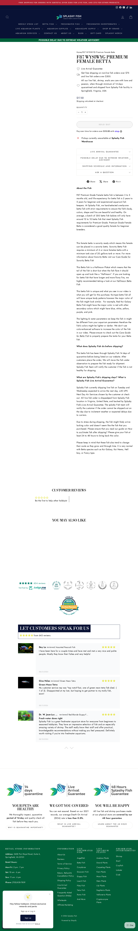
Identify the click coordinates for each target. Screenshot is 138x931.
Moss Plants (101, 876)
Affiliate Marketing (65, 904)
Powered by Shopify (69, 920)
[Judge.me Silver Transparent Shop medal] (79, 585)
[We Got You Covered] (69, 790)
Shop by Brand (111, 29)
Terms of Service (64, 863)
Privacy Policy (63, 868)
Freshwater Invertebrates (102, 24)
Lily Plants (100, 885)
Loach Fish (81, 881)
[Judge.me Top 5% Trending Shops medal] (114, 585)
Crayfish (119, 865)
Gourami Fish (83, 871)
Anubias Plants (102, 858)
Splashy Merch (113, 33)
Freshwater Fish (71, 24)
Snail (118, 861)
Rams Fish (81, 894)
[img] (26, 635)
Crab (118, 874)
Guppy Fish (82, 876)
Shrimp (119, 856)
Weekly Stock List (28, 24)
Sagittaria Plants (103, 890)
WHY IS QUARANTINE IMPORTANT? (25, 827)
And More (81, 899)
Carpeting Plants (103, 867)
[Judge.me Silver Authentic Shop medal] (68, 585)
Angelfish (81, 858)
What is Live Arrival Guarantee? (69, 825)
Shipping (80, 101)
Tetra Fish (81, 890)
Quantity (82, 107)
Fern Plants (101, 871)
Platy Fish (81, 885)
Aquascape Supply (86, 29)
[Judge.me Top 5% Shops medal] (102, 585)
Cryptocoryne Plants (102, 900)
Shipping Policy (64, 880)
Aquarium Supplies (58, 29)
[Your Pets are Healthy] (25, 790)
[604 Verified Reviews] (69, 616)
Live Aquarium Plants (28, 29)
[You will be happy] (112, 790)
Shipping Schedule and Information (104, 166)
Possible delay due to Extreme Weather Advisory (104, 159)
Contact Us (50, 33)
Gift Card (96, 33)
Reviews (60, 859)
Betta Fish (49, 24)
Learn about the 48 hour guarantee (112, 825)
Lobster (119, 870)
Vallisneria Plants (103, 894)
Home (79, 52)
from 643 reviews (42, 635)
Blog (81, 33)
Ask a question (104, 172)
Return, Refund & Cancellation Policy (65, 874)
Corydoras (81, 867)
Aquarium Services (27, 33)
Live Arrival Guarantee (104, 151)
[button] (66, 748)
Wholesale (61, 900)
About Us (66, 33)
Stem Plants (101, 881)
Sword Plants (102, 862)
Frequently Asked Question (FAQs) (64, 894)
